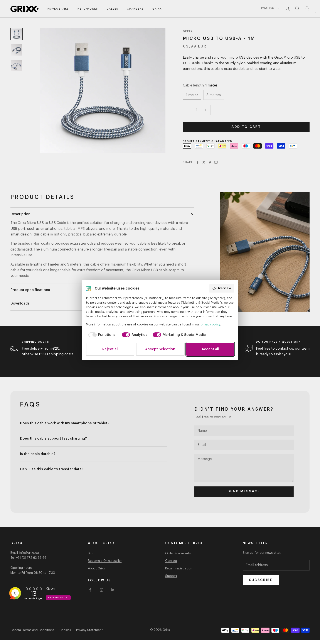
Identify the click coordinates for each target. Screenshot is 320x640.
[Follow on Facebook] (90, 590)
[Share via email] (216, 162)
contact (282, 348)
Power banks (58, 8)
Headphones (87, 8)
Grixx (157, 8)
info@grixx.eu (29, 552)
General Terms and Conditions (32, 630)
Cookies (65, 630)
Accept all (210, 349)
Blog (91, 553)
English (267, 8)
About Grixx (96, 568)
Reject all (110, 349)
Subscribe (261, 580)
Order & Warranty (178, 553)
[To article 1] (16, 34)
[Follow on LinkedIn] (113, 590)
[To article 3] (16, 65)
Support (171, 575)
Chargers (135, 8)
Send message (244, 491)
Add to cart (246, 127)
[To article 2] (16, 50)
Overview (223, 288)
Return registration (178, 568)
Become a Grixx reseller (105, 560)
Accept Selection (160, 349)
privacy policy (210, 324)
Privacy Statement (89, 630)
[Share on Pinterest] (210, 162)
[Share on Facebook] (197, 162)
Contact (171, 560)
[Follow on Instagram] (101, 590)
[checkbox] (101, 334)
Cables (112, 8)
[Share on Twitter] (203, 162)
